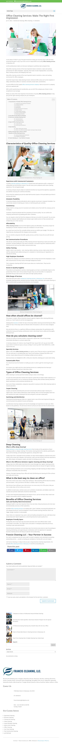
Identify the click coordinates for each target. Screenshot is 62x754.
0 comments (36, 20)
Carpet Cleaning (19, 123)
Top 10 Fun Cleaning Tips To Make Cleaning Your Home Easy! (28, 638)
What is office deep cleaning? (21, 128)
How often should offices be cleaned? (17, 115)
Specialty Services (19, 118)
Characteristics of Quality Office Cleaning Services (20, 101)
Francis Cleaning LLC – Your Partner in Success (19, 138)
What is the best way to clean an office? (18, 131)
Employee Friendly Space (20, 136)
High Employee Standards (20, 111)
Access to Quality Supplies (21, 112)
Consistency (18, 106)
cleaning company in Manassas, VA (20, 183)
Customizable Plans (19, 120)
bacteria (16, 323)
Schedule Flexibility (19, 104)
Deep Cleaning (12, 126)
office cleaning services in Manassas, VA (20, 543)
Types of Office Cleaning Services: (16, 122)
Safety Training (19, 109)
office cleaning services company (30, 84)
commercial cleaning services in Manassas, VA (32, 278)
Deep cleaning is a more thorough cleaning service (19, 449)
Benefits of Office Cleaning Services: (17, 133)
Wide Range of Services (20, 113)
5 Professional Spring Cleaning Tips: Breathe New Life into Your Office (30, 625)
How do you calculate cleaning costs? (17, 117)
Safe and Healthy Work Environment (22, 135)
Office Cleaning (28, 20)
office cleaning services (17, 508)
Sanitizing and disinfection (21, 125)
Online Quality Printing (43, 740)
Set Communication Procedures (22, 108)
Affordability (18, 107)
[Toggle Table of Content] (52, 99)
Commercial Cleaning (18, 20)
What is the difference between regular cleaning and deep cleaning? (28, 129)
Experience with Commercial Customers (23, 103)
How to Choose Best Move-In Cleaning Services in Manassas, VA (29, 632)
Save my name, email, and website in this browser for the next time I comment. (28, 597)
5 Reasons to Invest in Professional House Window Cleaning (28, 613)
